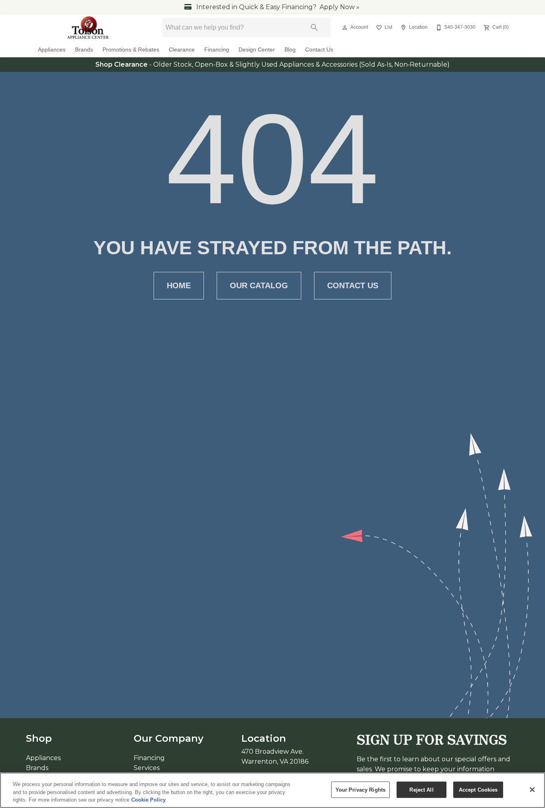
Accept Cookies (478, 789)
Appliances (51, 50)
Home (179, 285)
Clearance (182, 50)
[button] (345, 27)
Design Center (257, 50)
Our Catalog (259, 285)
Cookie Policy (148, 800)
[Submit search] (314, 27)
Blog (290, 50)
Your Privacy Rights (360, 789)
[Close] (532, 789)
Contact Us (319, 50)
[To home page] (88, 28)
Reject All (421, 789)
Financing (216, 50)
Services (147, 768)
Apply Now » (339, 7)
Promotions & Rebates (131, 50)
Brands (84, 50)
